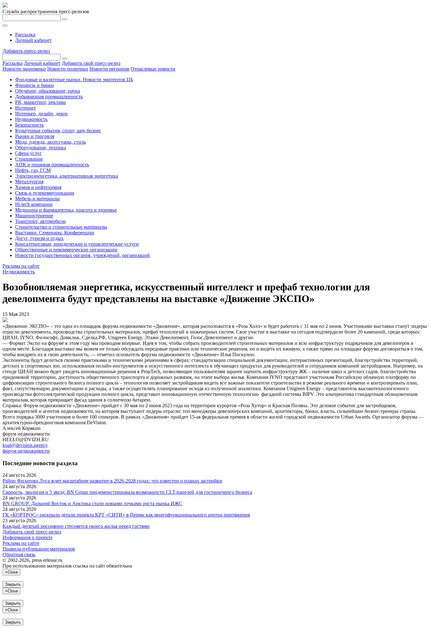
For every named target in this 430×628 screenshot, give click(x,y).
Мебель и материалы (37, 198)
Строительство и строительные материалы (61, 227)
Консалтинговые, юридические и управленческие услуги (77, 244)
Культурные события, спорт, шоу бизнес (58, 130)
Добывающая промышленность (49, 96)
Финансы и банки (34, 85)
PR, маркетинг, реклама (40, 102)
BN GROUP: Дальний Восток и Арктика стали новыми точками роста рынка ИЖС (92, 503)
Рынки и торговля (34, 136)
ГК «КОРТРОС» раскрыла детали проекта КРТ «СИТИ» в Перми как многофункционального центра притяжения (126, 514)
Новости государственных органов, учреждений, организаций (82, 255)
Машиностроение (34, 215)
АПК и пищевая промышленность (52, 164)
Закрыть (13, 584)
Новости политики (67, 68)
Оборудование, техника (40, 147)
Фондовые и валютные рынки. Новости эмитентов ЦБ (74, 79)
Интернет (25, 108)
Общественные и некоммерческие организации (66, 249)
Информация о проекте (28, 537)
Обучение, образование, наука (47, 91)
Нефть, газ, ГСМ (33, 170)
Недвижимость (31, 119)
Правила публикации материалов (39, 548)
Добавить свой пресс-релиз (91, 63)
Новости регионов (109, 68)
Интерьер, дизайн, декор (41, 113)
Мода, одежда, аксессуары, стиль (50, 142)
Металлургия (29, 181)
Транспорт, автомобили (40, 221)
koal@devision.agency (25, 445)
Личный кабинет (33, 40)
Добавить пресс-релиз (26, 51)
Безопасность (29, 125)
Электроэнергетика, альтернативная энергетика (66, 176)
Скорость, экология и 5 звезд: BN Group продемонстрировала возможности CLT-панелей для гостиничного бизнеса (127, 492)
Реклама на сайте (21, 266)
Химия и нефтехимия (38, 187)
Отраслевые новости (153, 68)
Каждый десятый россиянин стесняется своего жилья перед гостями (76, 526)
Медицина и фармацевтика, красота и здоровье (66, 210)
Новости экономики (24, 68)
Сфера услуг (28, 153)
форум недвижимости (26, 451)
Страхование (29, 159)
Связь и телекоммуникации (44, 193)
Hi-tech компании (34, 204)
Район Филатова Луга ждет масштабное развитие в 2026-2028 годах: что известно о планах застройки (112, 480)
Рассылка (25, 34)
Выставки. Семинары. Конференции (54, 232)
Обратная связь (19, 554)
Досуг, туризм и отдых (39, 238)
